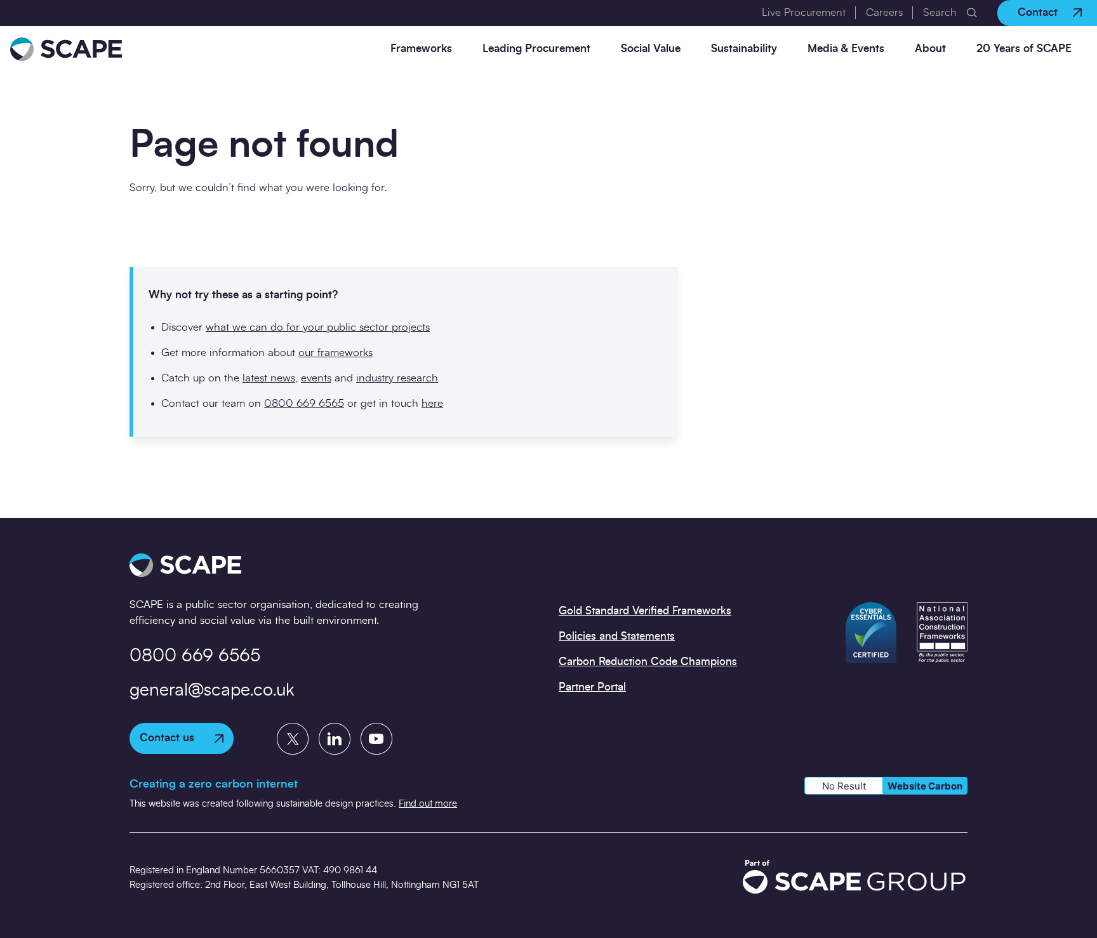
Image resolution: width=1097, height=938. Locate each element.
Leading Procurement (536, 48)
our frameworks (335, 352)
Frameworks (421, 48)
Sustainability (744, 48)
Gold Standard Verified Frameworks (645, 610)
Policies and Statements (617, 636)
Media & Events (846, 48)
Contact (1038, 12)
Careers (884, 12)
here (432, 403)
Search (940, 12)
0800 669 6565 (304, 403)
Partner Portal (592, 687)
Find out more (428, 804)
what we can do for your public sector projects (318, 327)
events (316, 378)
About (930, 48)
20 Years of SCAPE (1024, 48)
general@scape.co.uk (212, 690)
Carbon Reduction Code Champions (648, 661)
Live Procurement (804, 12)
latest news (269, 378)
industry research (397, 378)
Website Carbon (925, 786)
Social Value (651, 48)
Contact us (167, 737)
